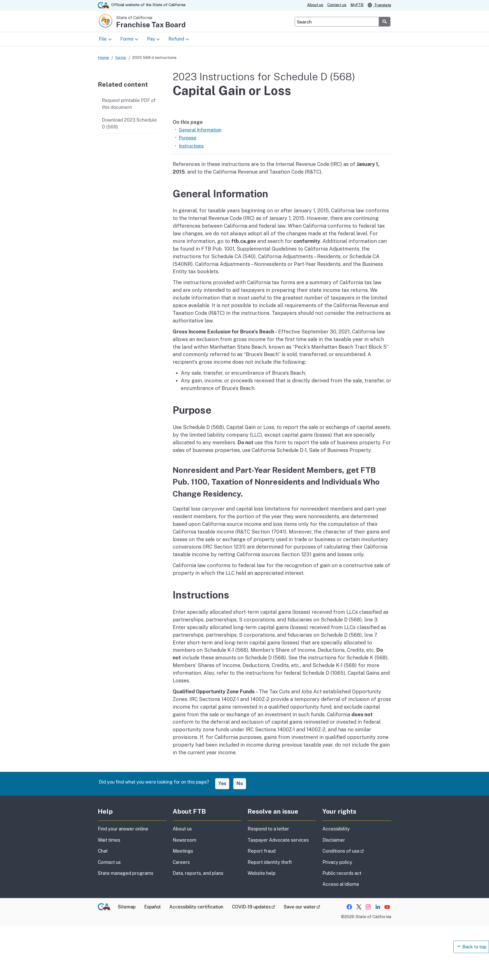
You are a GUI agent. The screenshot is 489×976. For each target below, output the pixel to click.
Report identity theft (270, 862)
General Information (200, 130)
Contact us (336, 5)
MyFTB (356, 5)
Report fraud (262, 851)
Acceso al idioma (340, 884)
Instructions (191, 146)
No (239, 783)
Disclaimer (333, 840)
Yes (222, 783)
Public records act (341, 873)
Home (103, 57)
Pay (151, 39)
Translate (382, 5)
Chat (103, 851)
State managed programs (125, 873)
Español (152, 906)
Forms (126, 39)
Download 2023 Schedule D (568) (129, 123)
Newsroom (184, 840)
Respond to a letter (268, 828)
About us (315, 5)
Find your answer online (123, 828)
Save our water (302, 906)
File (103, 39)
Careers (181, 862)
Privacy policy (337, 862)
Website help (262, 873)
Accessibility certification (196, 906)
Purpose (187, 137)
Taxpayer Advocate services (278, 840)
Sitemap (126, 906)
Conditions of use (356, 851)
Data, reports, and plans (198, 873)
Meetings (183, 851)
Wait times (109, 840)
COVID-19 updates (253, 906)
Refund (176, 39)
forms (120, 57)
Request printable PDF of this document (129, 104)
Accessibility (336, 828)
